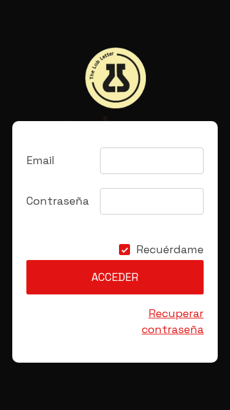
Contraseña (57, 201)
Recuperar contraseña (173, 321)
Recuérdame (170, 249)
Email (40, 160)
